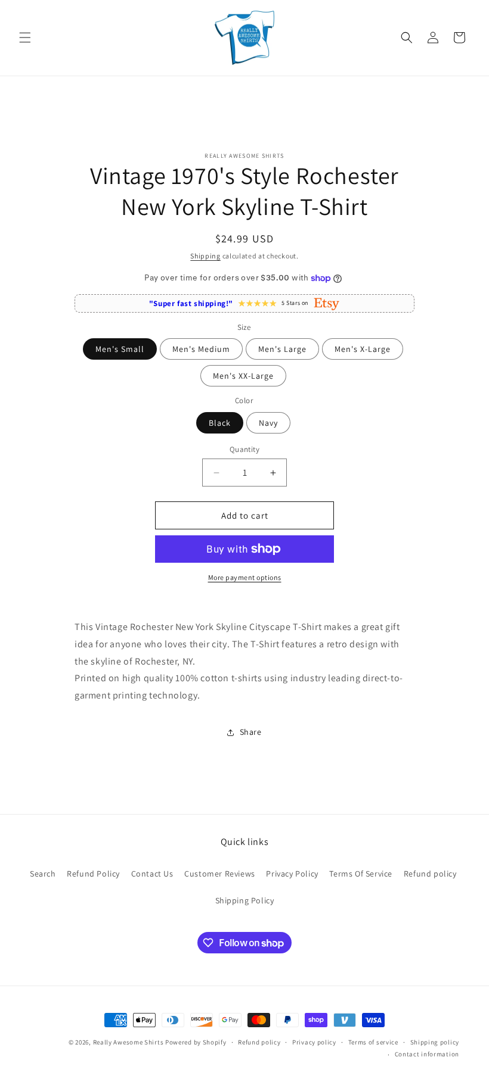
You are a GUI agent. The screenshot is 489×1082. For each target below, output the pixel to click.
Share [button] (251, 731)
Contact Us (152, 873)
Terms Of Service (360, 873)
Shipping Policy (244, 900)
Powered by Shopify (196, 1042)
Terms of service (373, 1042)
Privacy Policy (292, 873)
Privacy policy (314, 1042)
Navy (268, 422)
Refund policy (430, 873)
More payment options (244, 577)
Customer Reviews (219, 873)
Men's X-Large (363, 349)
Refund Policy (93, 873)
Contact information (427, 1054)
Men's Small (119, 349)
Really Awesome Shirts (128, 1042)
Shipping (205, 255)
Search (43, 873)
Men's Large (282, 349)
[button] (25, 37)
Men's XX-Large (243, 375)
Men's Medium (201, 349)
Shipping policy (435, 1042)
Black (220, 422)
